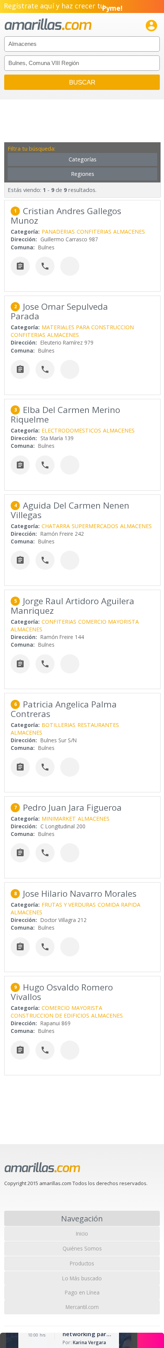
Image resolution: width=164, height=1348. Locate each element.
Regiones (82, 173)
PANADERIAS (58, 231)
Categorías (82, 159)
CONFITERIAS (94, 231)
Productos (82, 1263)
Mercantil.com (82, 1307)
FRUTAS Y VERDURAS (69, 904)
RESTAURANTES (98, 724)
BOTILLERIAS (59, 724)
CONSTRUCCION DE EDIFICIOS (50, 1015)
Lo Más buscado (82, 1278)
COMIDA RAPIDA (119, 904)
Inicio (82, 1233)
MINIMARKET (59, 818)
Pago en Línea (82, 1292)
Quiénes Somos (82, 1248)
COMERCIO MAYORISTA (108, 621)
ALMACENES (129, 231)
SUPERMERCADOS (95, 526)
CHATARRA (56, 526)
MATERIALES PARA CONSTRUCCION (88, 327)
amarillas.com (48, 24)
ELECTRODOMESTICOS (71, 430)
